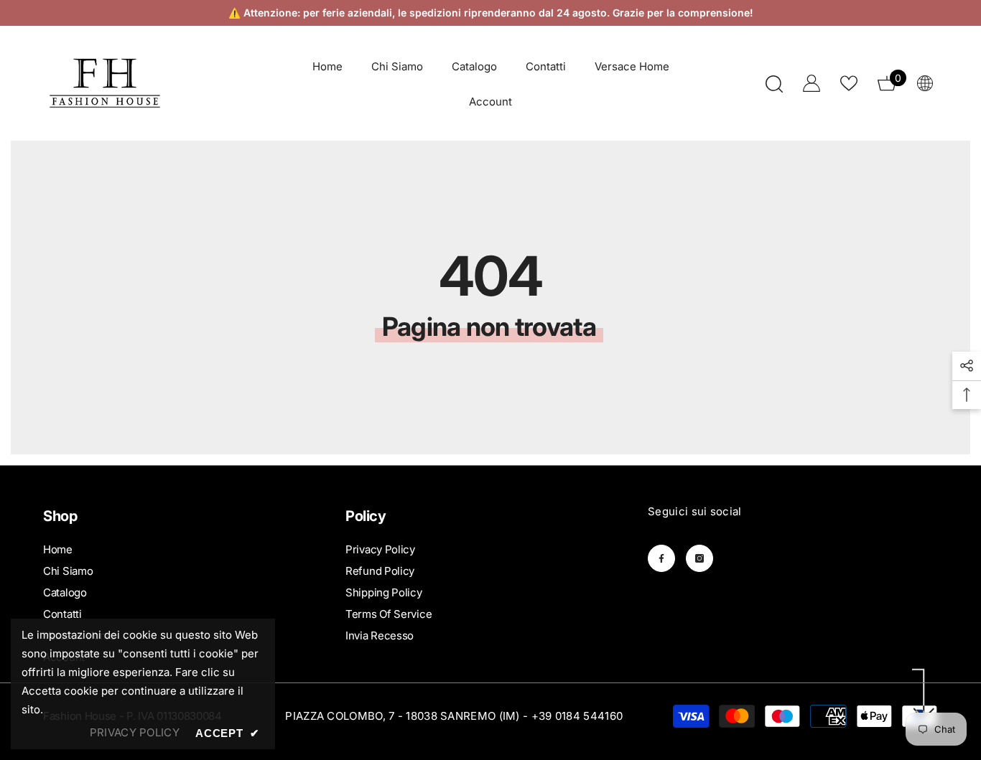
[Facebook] (661, 558)
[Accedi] (811, 83)
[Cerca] (774, 84)
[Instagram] (699, 558)
